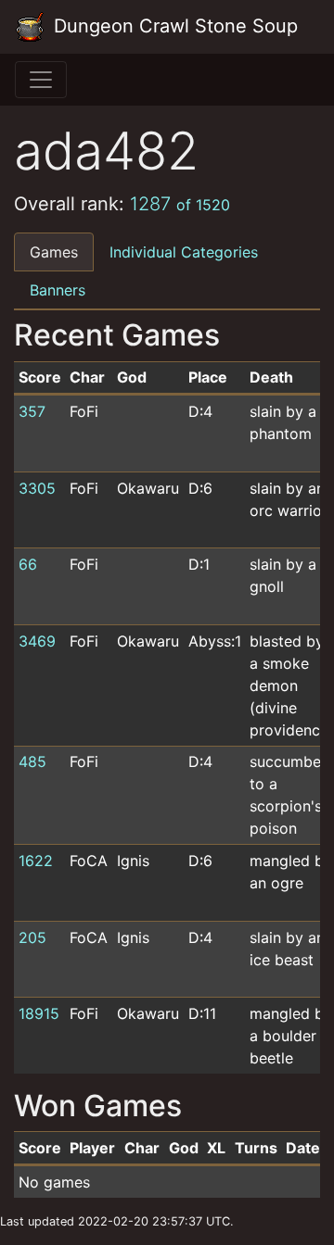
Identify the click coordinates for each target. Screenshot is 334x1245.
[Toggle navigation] (41, 79)
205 (32, 937)
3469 (37, 641)
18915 (39, 1013)
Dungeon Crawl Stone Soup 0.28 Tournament (176, 26)
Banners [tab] (57, 290)
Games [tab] (54, 252)
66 (28, 564)
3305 (37, 488)
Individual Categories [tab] (183, 252)
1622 (36, 860)
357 (32, 411)
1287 (180, 204)
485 (32, 761)
